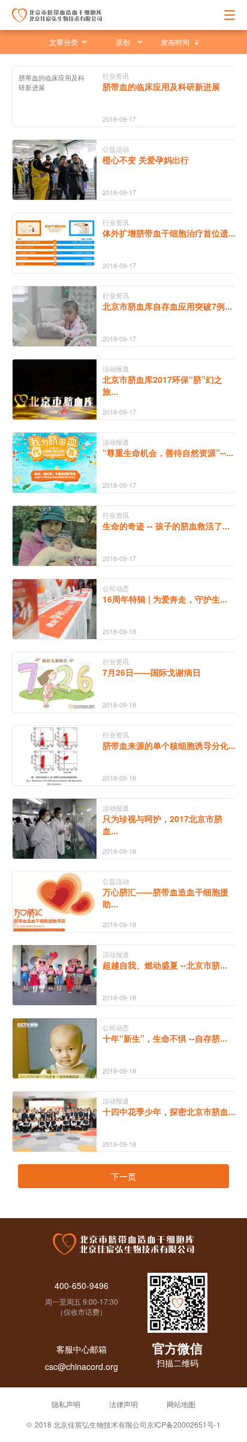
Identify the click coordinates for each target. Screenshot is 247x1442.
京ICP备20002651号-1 (184, 1424)
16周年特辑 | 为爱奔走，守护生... (165, 599)
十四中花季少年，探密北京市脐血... (169, 1111)
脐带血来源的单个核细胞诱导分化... (169, 745)
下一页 (123, 1176)
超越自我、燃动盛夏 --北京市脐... (165, 965)
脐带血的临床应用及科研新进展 (161, 86)
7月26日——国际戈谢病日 (152, 672)
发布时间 (175, 42)
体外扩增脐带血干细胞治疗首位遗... (169, 233)
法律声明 (123, 1404)
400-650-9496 (82, 1285)
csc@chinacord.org (81, 1366)
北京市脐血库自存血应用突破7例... (167, 306)
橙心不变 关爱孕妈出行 (146, 160)
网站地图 (181, 1404)
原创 (123, 42)
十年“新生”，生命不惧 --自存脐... (165, 1038)
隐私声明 (66, 1404)
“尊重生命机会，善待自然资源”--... (168, 452)
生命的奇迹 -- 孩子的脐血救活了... (166, 526)
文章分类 (63, 42)
